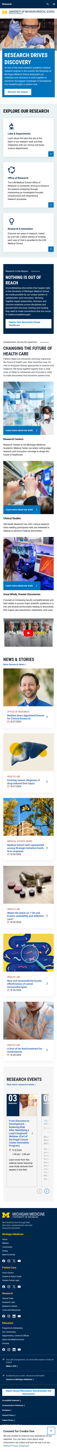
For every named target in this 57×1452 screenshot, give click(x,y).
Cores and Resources (11, 1310)
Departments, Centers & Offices (15, 1336)
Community (7, 1247)
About (4, 1239)
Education (7, 1322)
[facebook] (3, 1261)
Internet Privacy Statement (16, 1446)
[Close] (51, 1431)
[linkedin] (14, 1316)
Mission (5, 1243)
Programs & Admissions (12, 1328)
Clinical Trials (7, 1298)
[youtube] (19, 1261)
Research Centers (9, 1306)
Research (7, 1293)
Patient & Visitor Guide (11, 1276)
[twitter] (14, 1261)
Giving (5, 1251)
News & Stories (8, 1254)
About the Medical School (13, 1339)
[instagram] (8, 1261)
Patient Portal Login (10, 1280)
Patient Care (9, 1267)
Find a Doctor (8, 1273)
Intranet (5, 1343)
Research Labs (8, 1302)
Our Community (9, 1332)
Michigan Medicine (13, 1234)
